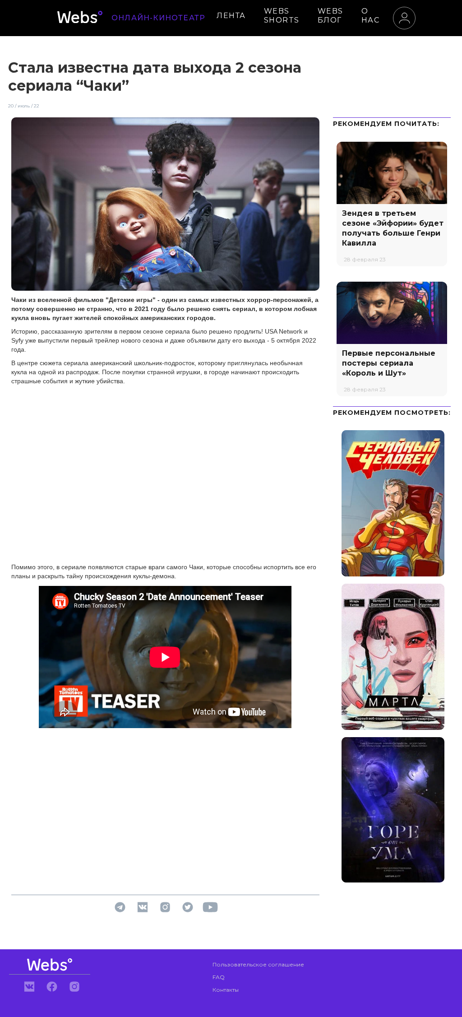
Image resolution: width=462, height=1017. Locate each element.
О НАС (370, 15)
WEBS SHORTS (282, 15)
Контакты (226, 989)
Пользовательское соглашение (258, 964)
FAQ (219, 977)
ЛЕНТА (231, 15)
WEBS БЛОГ (330, 15)
